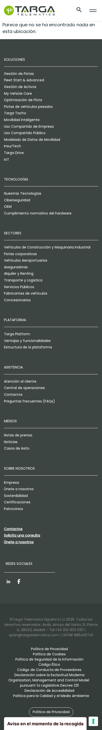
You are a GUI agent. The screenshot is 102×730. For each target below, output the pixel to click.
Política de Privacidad (49, 648)
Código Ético (49, 664)
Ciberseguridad (17, 200)
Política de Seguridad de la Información (49, 659)
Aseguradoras (16, 267)
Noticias (11, 441)
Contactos (13, 394)
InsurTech (12, 146)
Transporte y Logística (23, 280)
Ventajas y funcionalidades (27, 340)
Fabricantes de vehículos (25, 293)
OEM (8, 206)
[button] (51, 712)
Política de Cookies (49, 654)
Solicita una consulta (22, 535)
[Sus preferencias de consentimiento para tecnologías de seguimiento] (93, 721)
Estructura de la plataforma (28, 347)
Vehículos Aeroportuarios (25, 260)
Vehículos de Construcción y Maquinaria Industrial (47, 247)
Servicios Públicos (19, 286)
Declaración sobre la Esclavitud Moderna (49, 674)
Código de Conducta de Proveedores (49, 669)
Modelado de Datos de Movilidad (32, 139)
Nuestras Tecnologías (22, 193)
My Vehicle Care (18, 93)
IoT (6, 159)
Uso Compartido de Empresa (29, 126)
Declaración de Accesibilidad (49, 690)
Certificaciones (17, 502)
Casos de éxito (16, 448)
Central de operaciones (24, 387)
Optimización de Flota (23, 99)
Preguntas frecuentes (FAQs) (29, 401)
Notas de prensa (18, 435)
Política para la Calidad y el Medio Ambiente (51, 695)
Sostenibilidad (16, 495)
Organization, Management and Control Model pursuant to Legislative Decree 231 (49, 683)
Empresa (11, 482)
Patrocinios (13, 508)
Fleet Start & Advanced (24, 80)
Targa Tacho (15, 113)
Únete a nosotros (19, 489)
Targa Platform (17, 334)
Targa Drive (14, 152)
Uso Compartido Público (25, 132)
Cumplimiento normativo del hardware (38, 213)
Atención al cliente (20, 381)
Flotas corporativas (20, 253)
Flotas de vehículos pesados (28, 106)
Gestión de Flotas (19, 73)
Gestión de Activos (20, 86)
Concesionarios (17, 300)
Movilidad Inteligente (22, 119)
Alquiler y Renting (18, 273)
